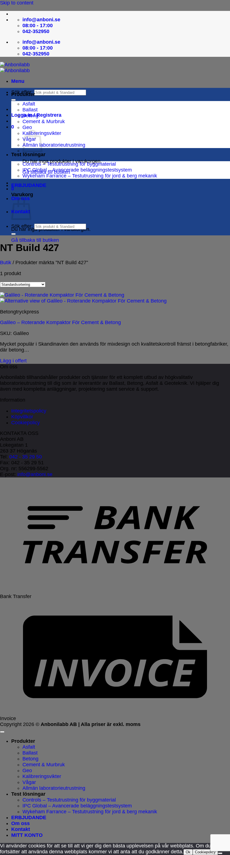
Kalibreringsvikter (41, 776)
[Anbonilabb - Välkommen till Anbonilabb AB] (15, 67)
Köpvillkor (22, 417)
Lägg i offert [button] (13, 361)
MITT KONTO (27, 835)
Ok (188, 852)
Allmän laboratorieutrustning (53, 145)
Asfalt (28, 104)
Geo (27, 127)
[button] (17, 81)
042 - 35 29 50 (25, 457)
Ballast (30, 110)
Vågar (29, 782)
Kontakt (20, 829)
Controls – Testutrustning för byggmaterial (69, 164)
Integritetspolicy (28, 411)
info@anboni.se (34, 474)
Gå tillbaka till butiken (35, 240)
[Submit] (13, 100)
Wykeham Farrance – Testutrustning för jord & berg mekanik (89, 176)
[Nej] (220, 853)
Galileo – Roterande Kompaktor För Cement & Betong (60, 322)
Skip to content (16, 3)
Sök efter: (22, 226)
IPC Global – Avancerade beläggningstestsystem (77, 170)
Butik (5, 262)
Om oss (20, 823)
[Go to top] (2, 732)
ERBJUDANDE (28, 185)
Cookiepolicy (25, 422)
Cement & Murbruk (43, 121)
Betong (30, 115)
